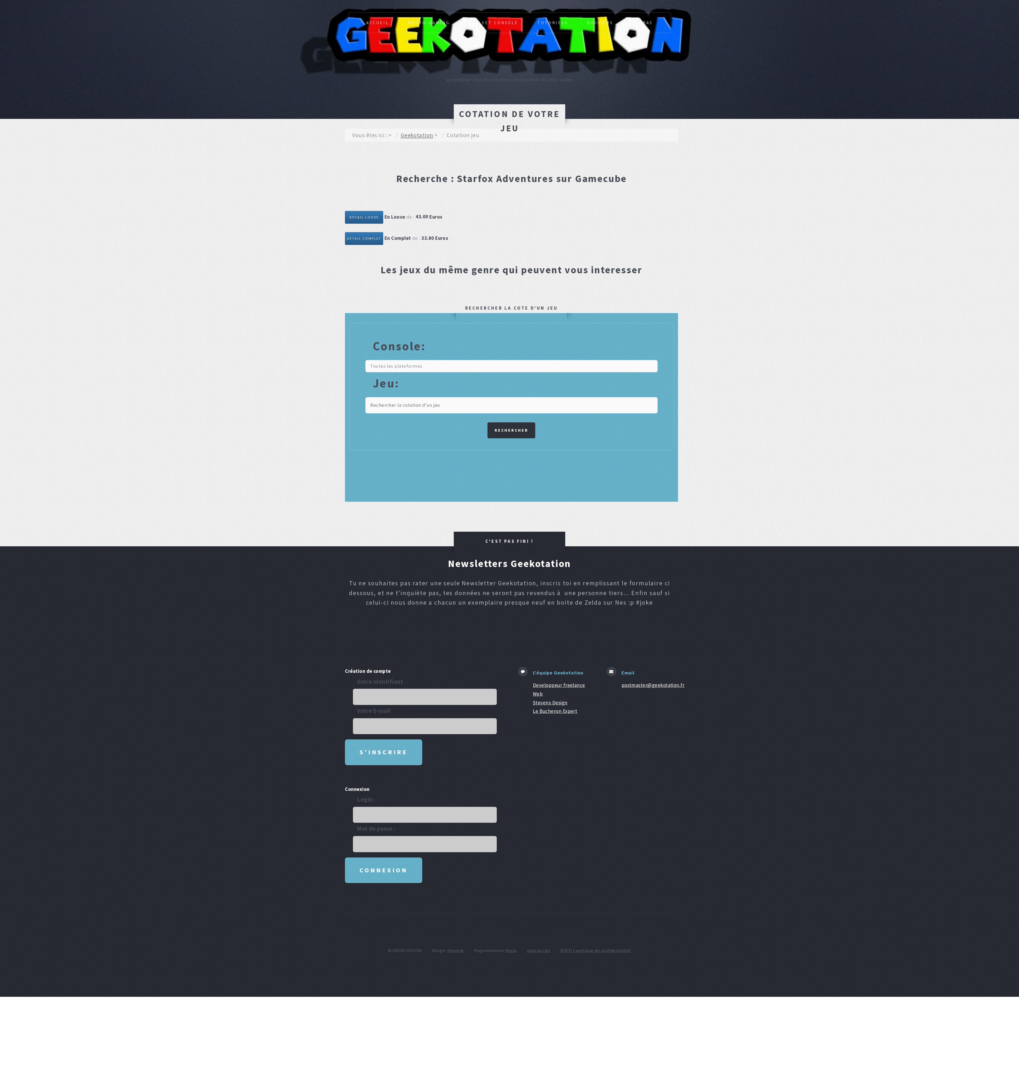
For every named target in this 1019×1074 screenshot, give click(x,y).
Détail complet (364, 238)
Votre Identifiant (380, 681)
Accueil (377, 22)
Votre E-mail (374, 710)
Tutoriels (552, 22)
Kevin (511, 950)
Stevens (455, 950)
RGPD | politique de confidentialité (595, 950)
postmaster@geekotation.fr (653, 685)
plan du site (539, 950)
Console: (399, 346)
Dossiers (600, 22)
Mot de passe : (376, 828)
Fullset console (493, 22)
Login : (366, 799)
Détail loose (364, 217)
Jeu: (386, 383)
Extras (642, 22)
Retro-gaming (429, 22)
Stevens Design (550, 702)
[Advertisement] (441, 159)
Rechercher (511, 430)
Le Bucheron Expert (555, 711)
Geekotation (417, 135)
